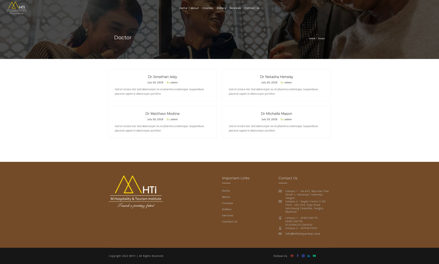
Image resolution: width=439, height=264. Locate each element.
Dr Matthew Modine (162, 114)
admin (174, 82)
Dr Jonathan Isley (162, 77)
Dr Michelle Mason (276, 114)
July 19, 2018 (269, 119)
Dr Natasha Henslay (276, 77)
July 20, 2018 (155, 82)
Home (312, 38)
